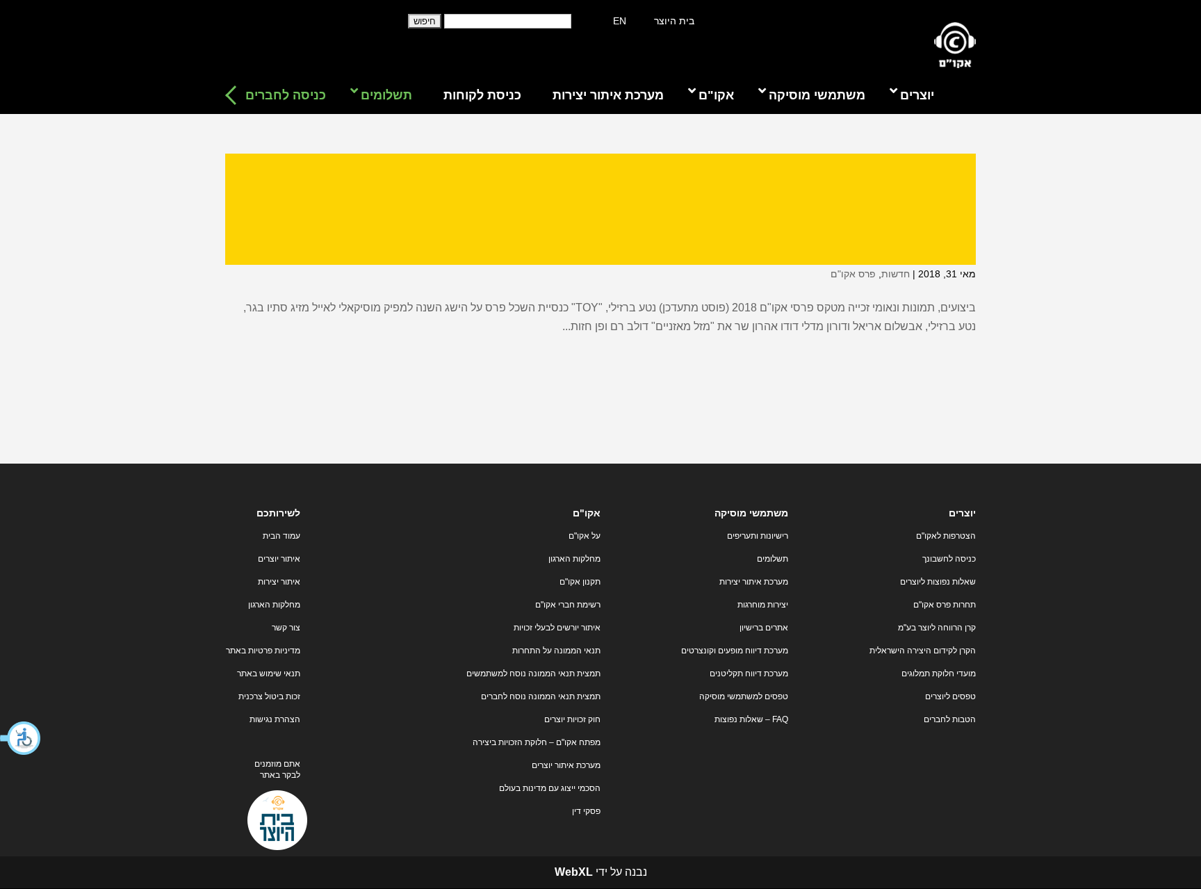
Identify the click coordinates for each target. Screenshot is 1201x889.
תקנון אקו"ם (579, 582)
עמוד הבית (281, 536)
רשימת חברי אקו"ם (567, 605)
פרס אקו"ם (853, 273)
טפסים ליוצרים (950, 696)
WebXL (574, 872)
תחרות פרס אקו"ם (944, 605)
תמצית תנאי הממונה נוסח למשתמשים (533, 673)
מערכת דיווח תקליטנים (749, 673)
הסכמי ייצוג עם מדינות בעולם (549, 788)
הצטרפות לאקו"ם (946, 536)
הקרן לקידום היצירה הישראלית (922, 650)
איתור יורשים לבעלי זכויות (557, 628)
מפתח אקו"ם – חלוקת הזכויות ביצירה (536, 742)
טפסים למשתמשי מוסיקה (743, 696)
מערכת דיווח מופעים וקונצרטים (734, 650)
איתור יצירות (279, 582)
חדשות (895, 273)
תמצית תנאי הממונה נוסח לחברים (540, 696)
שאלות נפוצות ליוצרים (938, 582)
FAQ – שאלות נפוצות (751, 719)
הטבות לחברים (950, 719)
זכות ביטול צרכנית (269, 696)
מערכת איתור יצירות (753, 582)
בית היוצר (674, 20)
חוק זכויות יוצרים (572, 719)
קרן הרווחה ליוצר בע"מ (937, 628)
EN (619, 20)
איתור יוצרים (279, 559)
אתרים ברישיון (764, 628)
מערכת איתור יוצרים (566, 765)
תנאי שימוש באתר (268, 673)
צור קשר (286, 628)
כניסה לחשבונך (949, 559)
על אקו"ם (584, 536)
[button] (21, 738)
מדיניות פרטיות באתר (263, 650)
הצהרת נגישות (275, 719)
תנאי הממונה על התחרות (556, 650)
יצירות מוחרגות (762, 605)
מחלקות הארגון (574, 559)
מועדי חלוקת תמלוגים (938, 673)
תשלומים (772, 559)
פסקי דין (586, 811)
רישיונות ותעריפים (757, 536)
